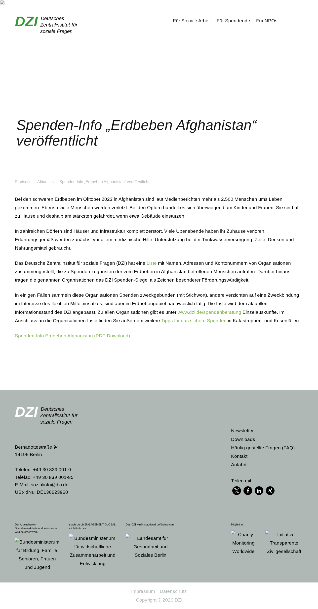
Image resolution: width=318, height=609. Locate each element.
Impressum (143, 591)
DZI (26, 21)
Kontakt (239, 456)
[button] (236, 490)
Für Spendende (233, 20)
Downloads (243, 439)
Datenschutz (173, 591)
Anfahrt (238, 464)
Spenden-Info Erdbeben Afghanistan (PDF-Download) (72, 335)
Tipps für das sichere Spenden (194, 320)
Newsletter (242, 430)
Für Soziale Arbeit (192, 20)
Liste (152, 263)
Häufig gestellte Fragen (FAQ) (263, 447)
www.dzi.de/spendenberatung (209, 312)
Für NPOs (267, 20)
